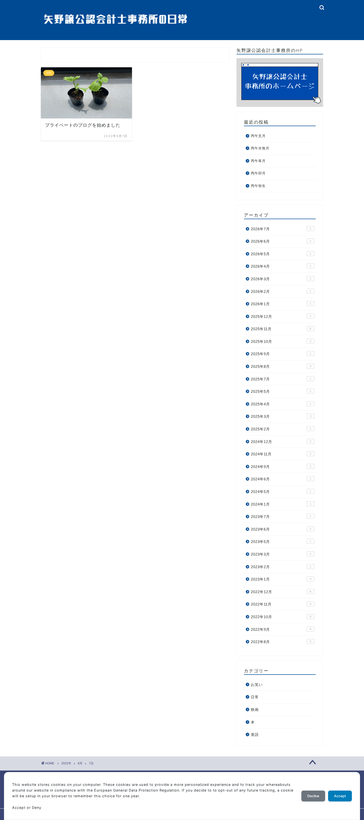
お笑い (257, 684)
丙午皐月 (258, 161)
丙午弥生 (258, 186)
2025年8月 (281, 366)
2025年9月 (281, 354)
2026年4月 (281, 266)
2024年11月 (281, 454)
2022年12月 (281, 592)
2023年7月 (281, 517)
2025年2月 (281, 429)
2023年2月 (281, 567)
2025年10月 (281, 341)
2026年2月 (281, 291)
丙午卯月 (258, 173)
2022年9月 (281, 629)
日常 (255, 697)
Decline (313, 796)
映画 (255, 709)
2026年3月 (281, 279)
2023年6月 (281, 529)
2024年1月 (281, 504)
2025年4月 (281, 404)
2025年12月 (281, 316)
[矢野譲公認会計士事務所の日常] (115, 27)
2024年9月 (281, 467)
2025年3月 (281, 416)
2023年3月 (281, 554)
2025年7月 (281, 379)
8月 (80, 763)
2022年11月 (281, 604)
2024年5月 (281, 492)
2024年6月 (281, 479)
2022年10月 (281, 617)
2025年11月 (281, 329)
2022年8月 (281, 642)
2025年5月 (281, 391)
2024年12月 (281, 442)
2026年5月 (281, 254)
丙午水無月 (260, 148)
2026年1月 (281, 304)
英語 (255, 734)
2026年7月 (281, 229)
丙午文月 (258, 136)
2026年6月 (281, 241)
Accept (340, 796)
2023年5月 (281, 541)
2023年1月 (281, 579)
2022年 (66, 763)
